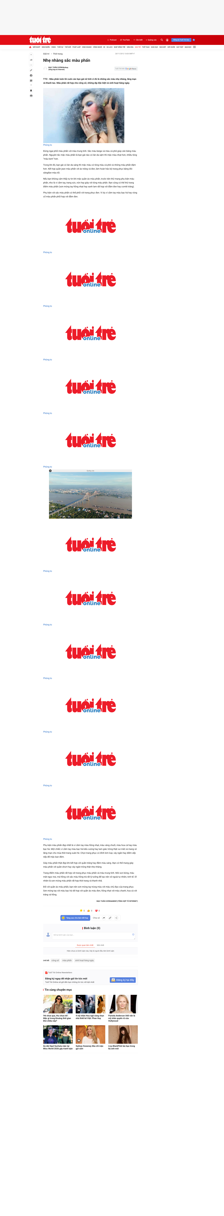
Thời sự (60, 47)
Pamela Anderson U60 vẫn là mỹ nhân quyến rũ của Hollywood (121, 1018)
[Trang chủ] (30, 47)
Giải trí (138, 47)
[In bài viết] (31, 96)
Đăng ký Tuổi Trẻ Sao (181, 40)
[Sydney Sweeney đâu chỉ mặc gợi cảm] (90, 1034)
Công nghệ (97, 47)
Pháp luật (76, 47)
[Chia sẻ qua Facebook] (104, 918)
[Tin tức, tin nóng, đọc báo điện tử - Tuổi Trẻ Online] (40, 40)
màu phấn (67, 960)
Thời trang (58, 54)
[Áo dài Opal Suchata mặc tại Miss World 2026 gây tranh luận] (58, 1034)
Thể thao (145, 47)
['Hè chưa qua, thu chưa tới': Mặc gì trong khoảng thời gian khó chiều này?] (58, 1004)
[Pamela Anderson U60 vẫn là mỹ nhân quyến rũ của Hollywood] (123, 1004)
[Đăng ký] (123, 980)
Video (53, 47)
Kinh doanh (87, 47)
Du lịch (110, 47)
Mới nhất (36, 47)
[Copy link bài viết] (110, 918)
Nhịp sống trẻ (119, 47)
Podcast (113, 40)
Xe (104, 47)
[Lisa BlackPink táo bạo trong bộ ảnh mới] (123, 1034)
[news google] (126, 68)
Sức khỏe (171, 47)
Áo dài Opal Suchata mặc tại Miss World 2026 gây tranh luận (58, 1047)
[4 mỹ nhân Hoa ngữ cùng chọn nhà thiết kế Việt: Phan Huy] (90, 1004)
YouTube (126, 40)
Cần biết (139, 40)
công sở (55, 960)
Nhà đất (162, 47)
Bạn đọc (188, 47)
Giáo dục (154, 47)
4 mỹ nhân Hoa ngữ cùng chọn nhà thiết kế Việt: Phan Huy (90, 1016)
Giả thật (179, 47)
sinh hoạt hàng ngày (84, 960)
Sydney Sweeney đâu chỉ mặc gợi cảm (89, 1047)
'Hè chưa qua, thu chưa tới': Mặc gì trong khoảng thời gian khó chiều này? (57, 1018)
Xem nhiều (46, 47)
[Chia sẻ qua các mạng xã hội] (116, 918)
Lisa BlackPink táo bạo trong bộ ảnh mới (121, 1047)
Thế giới (68, 47)
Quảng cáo (152, 40)
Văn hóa (130, 47)
